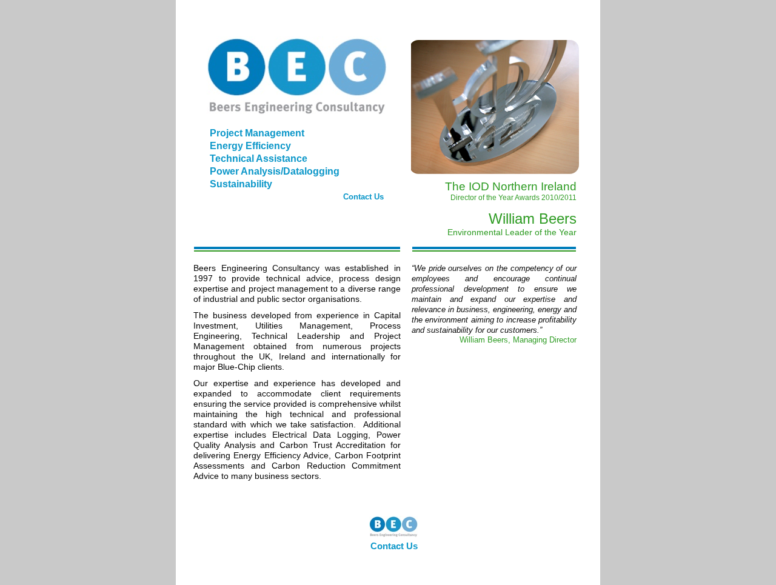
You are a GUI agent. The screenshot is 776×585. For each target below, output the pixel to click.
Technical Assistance (258, 158)
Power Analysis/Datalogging (275, 171)
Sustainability (241, 184)
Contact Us (363, 196)
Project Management (257, 133)
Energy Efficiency (250, 146)
